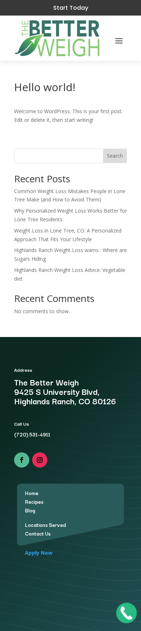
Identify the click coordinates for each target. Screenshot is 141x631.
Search (115, 155)
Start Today (70, 8)
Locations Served (45, 525)
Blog (30, 510)
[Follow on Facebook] (21, 460)
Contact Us (38, 533)
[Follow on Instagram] (39, 460)
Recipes (34, 502)
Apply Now (38, 552)
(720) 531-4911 (32, 434)
